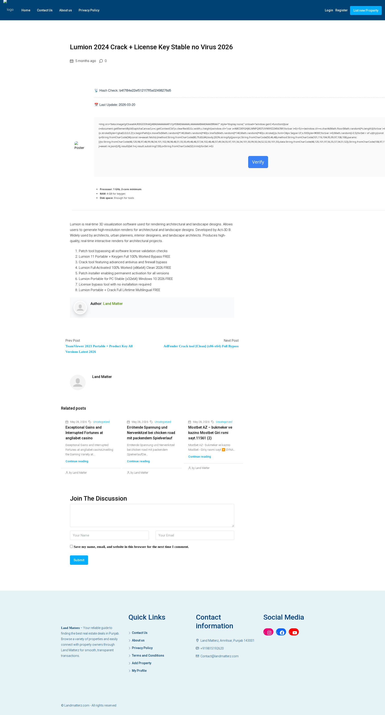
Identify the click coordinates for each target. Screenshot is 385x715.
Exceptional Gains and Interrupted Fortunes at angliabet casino (84, 432)
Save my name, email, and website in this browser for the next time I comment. (131, 547)
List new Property (365, 10)
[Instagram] (268, 632)
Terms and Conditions (148, 655)
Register (341, 10)
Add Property (141, 663)
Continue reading (77, 461)
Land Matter (113, 304)
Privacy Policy (89, 10)
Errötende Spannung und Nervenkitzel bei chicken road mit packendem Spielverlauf (151, 432)
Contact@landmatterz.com (220, 656)
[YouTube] (294, 632)
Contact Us (45, 10)
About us (65, 10)
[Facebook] (281, 632)
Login (329, 10)
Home (25, 10)
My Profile (139, 670)
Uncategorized (101, 421)
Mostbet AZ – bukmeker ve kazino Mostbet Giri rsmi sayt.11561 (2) (210, 432)
